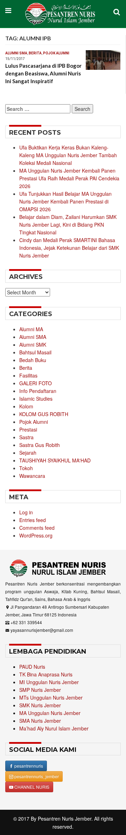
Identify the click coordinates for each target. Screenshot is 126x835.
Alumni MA (31, 329)
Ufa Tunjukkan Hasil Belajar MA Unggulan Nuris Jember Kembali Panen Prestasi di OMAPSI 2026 (65, 201)
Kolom (26, 406)
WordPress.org (35, 535)
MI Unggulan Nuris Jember (49, 682)
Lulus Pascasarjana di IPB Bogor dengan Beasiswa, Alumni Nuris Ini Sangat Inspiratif (43, 73)
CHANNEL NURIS (31, 787)
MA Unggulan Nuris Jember (49, 712)
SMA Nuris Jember (40, 720)
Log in (26, 512)
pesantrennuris (28, 766)
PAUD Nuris (32, 666)
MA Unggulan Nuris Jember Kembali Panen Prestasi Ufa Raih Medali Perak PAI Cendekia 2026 (69, 178)
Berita (35, 53)
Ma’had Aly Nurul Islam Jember (54, 728)
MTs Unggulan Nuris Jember (51, 697)
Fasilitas (28, 375)
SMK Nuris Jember (40, 705)
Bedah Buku (32, 359)
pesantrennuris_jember (36, 776)
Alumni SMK (32, 344)
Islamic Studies (35, 398)
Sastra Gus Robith (39, 444)
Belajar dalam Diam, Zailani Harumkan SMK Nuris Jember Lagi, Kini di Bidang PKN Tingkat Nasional (68, 224)
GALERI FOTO (35, 383)
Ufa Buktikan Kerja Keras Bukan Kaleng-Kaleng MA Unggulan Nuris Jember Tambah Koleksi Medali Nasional (68, 155)
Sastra (26, 437)
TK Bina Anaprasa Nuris (45, 674)
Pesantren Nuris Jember (64, 818)
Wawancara (32, 475)
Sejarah (27, 452)
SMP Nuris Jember (40, 689)
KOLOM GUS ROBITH (43, 413)
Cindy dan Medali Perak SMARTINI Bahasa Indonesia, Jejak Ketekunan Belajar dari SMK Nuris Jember (69, 247)
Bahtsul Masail (35, 352)
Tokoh (26, 468)
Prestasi (28, 429)
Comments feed (37, 527)
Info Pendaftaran (37, 390)
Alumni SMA (16, 53)
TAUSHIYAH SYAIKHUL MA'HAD (55, 460)
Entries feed (32, 519)
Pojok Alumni (56, 53)
